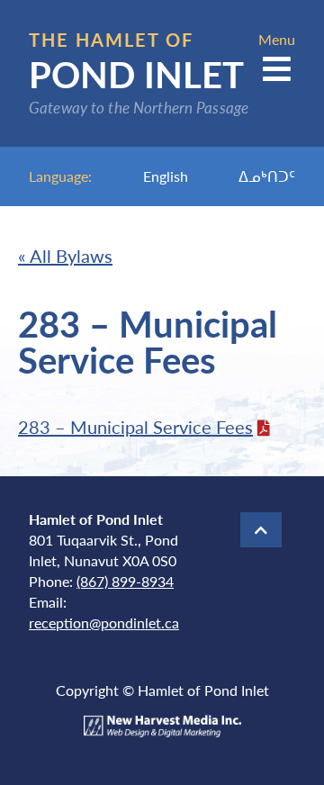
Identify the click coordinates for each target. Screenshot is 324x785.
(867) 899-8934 (125, 581)
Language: (60, 176)
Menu (276, 39)
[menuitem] (165, 176)
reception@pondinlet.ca (104, 622)
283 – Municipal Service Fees (135, 426)
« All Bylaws (65, 255)
